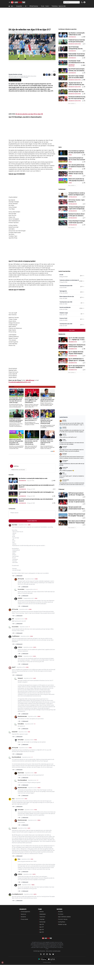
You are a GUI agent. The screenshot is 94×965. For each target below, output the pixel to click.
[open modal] (84, 2)
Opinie (70, 154)
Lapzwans (64, 427)
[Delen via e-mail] (52, 75)
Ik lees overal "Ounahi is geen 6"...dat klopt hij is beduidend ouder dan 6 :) (72, 476)
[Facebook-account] (44, 954)
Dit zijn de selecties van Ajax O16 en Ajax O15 (29, 114)
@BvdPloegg (30, 380)
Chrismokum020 (65, 479)
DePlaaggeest (65, 460)
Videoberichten (72, 341)
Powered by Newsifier (47, 962)
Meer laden (72, 330)
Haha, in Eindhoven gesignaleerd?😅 (67, 470)
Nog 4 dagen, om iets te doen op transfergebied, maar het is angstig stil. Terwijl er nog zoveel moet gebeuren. (72, 450)
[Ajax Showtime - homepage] (18, 2)
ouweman (64, 420)
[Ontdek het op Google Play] (42, 959)
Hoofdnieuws (22, 480)
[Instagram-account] (47, 954)
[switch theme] (82, 2)
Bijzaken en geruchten (74, 43)
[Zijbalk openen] (9, 2)
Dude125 (64, 434)
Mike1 (63, 473)
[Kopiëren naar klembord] (54, 75)
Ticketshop (55, 6)
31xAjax (64, 439)
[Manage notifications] (2, 962)
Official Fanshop (33, 6)
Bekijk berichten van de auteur (18, 469)
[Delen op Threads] (44, 75)
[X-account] (41, 954)
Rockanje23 (64, 446)
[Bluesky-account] (53, 954)
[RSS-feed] (50, 954)
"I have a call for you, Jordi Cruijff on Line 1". (68, 437)
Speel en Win (62, 6)
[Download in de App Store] (51, 959)
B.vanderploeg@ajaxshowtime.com (19, 382)
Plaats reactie (32, 520)
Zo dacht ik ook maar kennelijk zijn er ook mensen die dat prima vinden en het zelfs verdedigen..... (72, 443)
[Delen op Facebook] (47, 75)
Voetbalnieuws (72, 197)
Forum (42, 6)
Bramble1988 (65, 467)
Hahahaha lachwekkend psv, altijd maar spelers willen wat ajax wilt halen (72, 464)
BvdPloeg (14, 32)
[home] (9, 6)
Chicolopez (64, 453)
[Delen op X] (49, 75)
